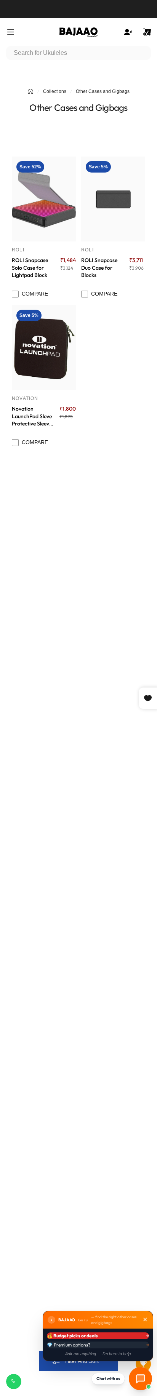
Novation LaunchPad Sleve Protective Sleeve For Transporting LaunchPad (32, 416)
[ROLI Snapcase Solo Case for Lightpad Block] (44, 199)
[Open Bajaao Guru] (140, 1378)
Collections (54, 91)
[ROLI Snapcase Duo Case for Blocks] (113, 199)
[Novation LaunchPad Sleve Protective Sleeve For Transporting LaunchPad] (44, 347)
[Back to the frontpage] (30, 91)
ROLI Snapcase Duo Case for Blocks (99, 267)
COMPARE (35, 294)
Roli (18, 250)
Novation (25, 398)
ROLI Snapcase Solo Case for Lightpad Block (30, 267)
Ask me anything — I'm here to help (98, 1353)
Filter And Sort (81, 1361)
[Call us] (13, 1381)
